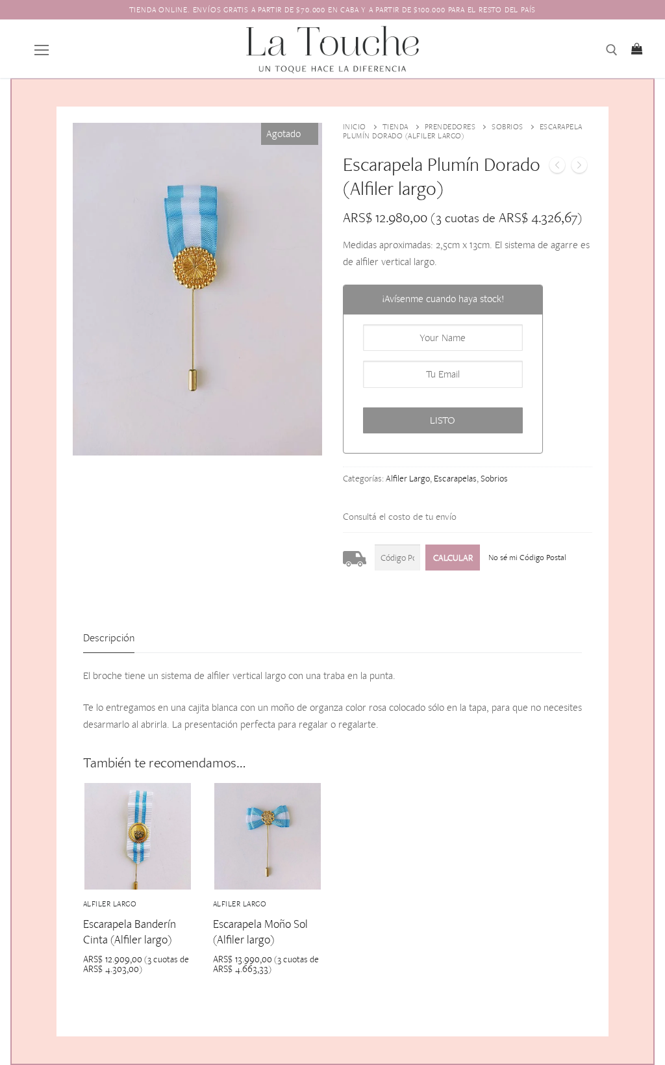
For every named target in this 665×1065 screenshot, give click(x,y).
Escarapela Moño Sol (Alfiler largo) (260, 931)
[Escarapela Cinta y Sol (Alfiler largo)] (557, 167)
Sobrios (507, 127)
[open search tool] (612, 50)
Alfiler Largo (408, 478)
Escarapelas (455, 478)
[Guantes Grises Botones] (579, 167)
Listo (442, 420)
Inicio (354, 127)
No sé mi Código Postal (527, 557)
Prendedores (450, 127)
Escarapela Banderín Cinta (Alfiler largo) (129, 931)
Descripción (108, 637)
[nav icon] (41, 48)
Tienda (395, 127)
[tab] (108, 638)
